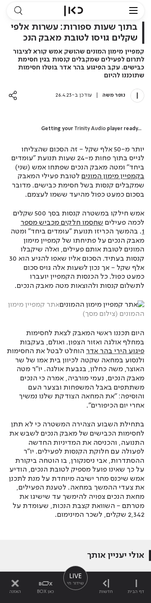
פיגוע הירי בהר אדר (115, 351)
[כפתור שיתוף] (13, 95)
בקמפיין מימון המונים (112, 176)
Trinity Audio (90, 128)
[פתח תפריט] (133, 11)
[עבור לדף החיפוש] (18, 11)
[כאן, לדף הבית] (73, 11)
